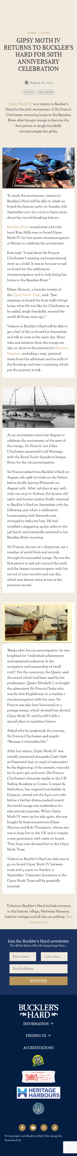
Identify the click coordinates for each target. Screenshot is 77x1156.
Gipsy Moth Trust (26, 295)
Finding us (36, 1035)
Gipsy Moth (45, 92)
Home (32, 33)
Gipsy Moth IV (20, 104)
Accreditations (38, 1047)
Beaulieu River (18, 227)
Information (36, 1023)
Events (45, 33)
